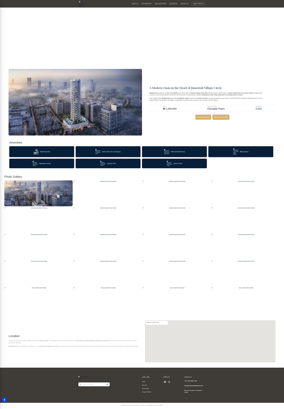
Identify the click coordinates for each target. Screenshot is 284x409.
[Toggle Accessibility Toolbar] (4, 399)
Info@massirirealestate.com (193, 386)
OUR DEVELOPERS (160, 3)
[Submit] (107, 384)
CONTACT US (184, 3)
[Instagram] (169, 382)
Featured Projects (146, 392)
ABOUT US (135, 3)
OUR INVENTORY (146, 3)
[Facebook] (165, 382)
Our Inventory (145, 388)
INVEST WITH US (198, 3)
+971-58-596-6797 (190, 381)
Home (143, 381)
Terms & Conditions (146, 405)
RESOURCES (173, 3)
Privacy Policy (158, 405)
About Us (144, 385)
